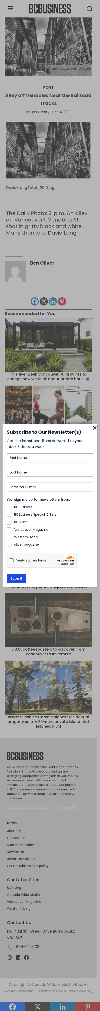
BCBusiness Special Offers (35, 514)
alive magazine (26, 544)
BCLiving (20, 522)
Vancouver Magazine (31, 529)
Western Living (26, 537)
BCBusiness (23, 507)
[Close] (94, 428)
